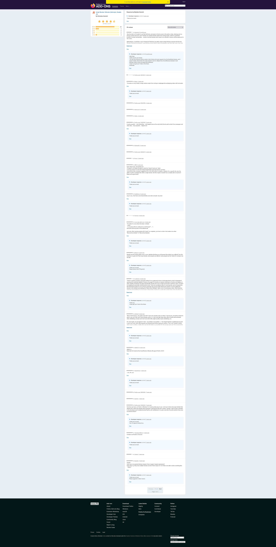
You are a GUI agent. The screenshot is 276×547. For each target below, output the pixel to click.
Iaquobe (136, 460)
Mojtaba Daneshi (103, 16)
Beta (140, 509)
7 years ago (146, 16)
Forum (108, 522)
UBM (135, 164)
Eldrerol (136, 252)
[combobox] (175, 6)
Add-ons (109, 503)
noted (104, 536)
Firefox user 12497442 (139, 122)
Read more (129, 45)
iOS (124, 514)
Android (125, 517)
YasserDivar (137, 370)
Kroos (135, 158)
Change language (174, 535)
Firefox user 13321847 (139, 75)
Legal (103, 532)
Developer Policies (112, 517)
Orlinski (136, 454)
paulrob (136, 398)
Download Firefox (128, 506)
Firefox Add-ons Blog (113, 509)
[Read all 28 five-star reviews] (107, 26)
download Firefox (146, 2)
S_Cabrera (136, 278)
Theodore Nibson (138, 432)
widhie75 (136, 347)
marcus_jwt (137, 109)
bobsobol (136, 32)
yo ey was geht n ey (139, 222)
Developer (157, 511)
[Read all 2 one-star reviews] (107, 34)
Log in (183, 1)
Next (160, 489)
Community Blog (112, 519)
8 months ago (143, 32)
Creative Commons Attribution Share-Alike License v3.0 (139, 536)
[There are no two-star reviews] (107, 32)
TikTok (172, 511)
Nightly (141, 506)
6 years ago (143, 194)
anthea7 (136, 314)
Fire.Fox (136, 215)
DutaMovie (137, 194)
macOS (125, 511)
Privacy (92, 532)
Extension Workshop (113, 511)
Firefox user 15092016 (139, 405)
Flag (128, 21)
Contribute (157, 509)
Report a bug (110, 525)
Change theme (173, 540)
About (108, 506)
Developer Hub (111, 514)
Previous (151, 489)
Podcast (172, 517)
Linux (124, 519)
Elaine (135, 81)
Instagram (173, 506)
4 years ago (143, 109)
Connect (157, 506)
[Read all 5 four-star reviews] (107, 28)
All (123, 522)
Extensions (115, 6)
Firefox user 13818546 (139, 392)
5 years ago (149, 122)
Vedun (135, 116)
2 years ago (148, 75)
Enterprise (141, 514)
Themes (122, 6)
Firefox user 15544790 (139, 103)
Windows (125, 509)
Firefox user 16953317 (139, 152)
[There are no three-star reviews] (107, 30)
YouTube (173, 509)
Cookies (98, 532)
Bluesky (172, 514)
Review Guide (111, 527)
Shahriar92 (137, 145)
